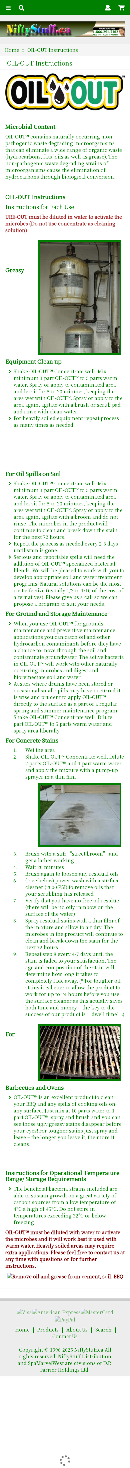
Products (48, 1329)
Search (103, 1329)
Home (12, 49)
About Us (77, 1329)
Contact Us (65, 1336)
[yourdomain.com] (62, 29)
